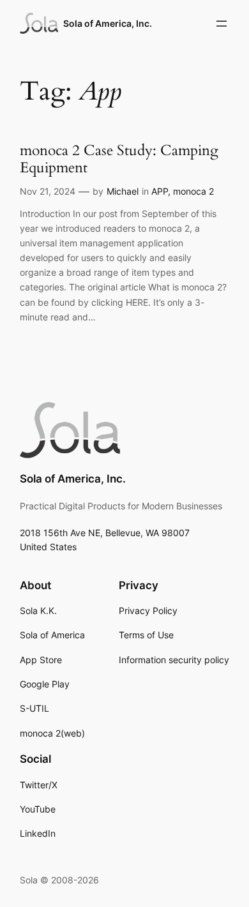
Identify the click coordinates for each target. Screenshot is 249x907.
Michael (123, 191)
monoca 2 (193, 191)
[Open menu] (221, 23)
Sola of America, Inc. (107, 23)
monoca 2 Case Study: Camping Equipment (119, 159)
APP (159, 191)
